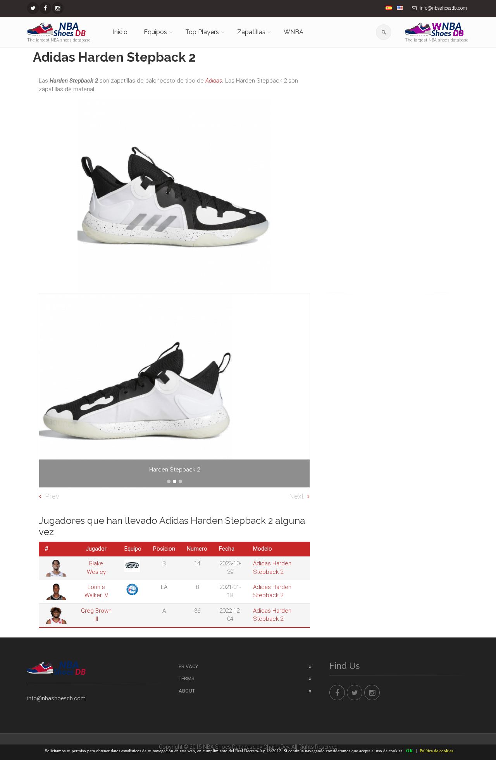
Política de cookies (436, 750)
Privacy (188, 666)
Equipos (155, 32)
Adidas (213, 80)
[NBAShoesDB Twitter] (33, 8)
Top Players (202, 32)
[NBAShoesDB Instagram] (58, 8)
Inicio (120, 32)
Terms (187, 678)
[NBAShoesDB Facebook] (45, 8)
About (187, 691)
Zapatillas (251, 32)
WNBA (293, 32)
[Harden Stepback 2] (174, 390)
